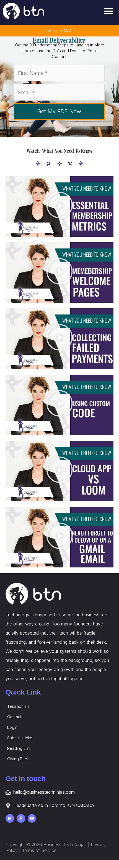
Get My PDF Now (59, 111)
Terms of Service (39, 850)
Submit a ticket (20, 737)
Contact (14, 716)
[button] (108, 11)
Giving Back (18, 758)
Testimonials (18, 706)
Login (12, 727)
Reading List (18, 748)
